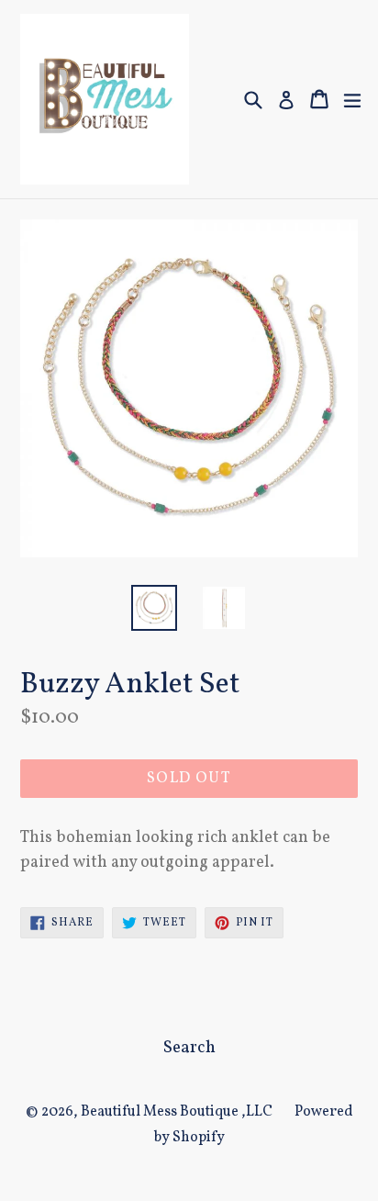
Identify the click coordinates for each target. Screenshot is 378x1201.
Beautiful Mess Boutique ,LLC (176, 1112)
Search (189, 1048)
